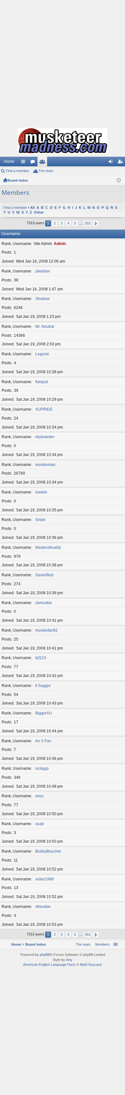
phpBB (45, 955)
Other (39, 212)
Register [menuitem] (121, 162)
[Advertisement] (62, 62)
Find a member (17, 171)
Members (43, 162)
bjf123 (40, 658)
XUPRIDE (44, 409)
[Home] (62, 141)
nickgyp (42, 768)
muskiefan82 (46, 630)
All (32, 207)
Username (10, 233)
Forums (34, 162)
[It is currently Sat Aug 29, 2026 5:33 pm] (119, 180)
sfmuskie (43, 906)
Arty (69, 960)
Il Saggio (43, 685)
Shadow (42, 298)
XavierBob (44, 575)
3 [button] (62, 223)
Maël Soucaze (91, 964)
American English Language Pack (49, 964)
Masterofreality (48, 547)
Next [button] (96, 223)
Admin (60, 243)
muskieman (45, 464)
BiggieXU (43, 713)
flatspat (41, 382)
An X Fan (43, 741)
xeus (39, 796)
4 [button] (68, 223)
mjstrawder (44, 437)
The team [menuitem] (45, 171)
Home (9, 161)
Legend (42, 354)
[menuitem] (101, 944)
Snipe (40, 519)
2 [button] (55, 223)
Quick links (24, 162)
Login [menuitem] (111, 162)
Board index (17, 180)
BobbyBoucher (48, 851)
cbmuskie (43, 603)
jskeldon (42, 271)
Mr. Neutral (44, 326)
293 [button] (87, 223)
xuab (39, 824)
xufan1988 (44, 879)
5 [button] (75, 223)
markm (41, 492)
